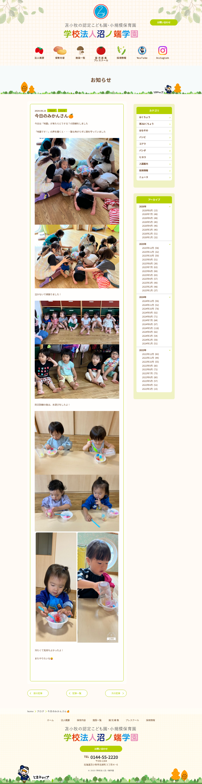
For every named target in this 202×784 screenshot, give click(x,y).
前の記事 (38, 693)
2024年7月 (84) (150, 320)
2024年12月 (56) (150, 301)
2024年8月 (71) (150, 316)
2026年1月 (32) (150, 237)
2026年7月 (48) (150, 214)
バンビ (63, 110)
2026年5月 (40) (150, 222)
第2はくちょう (146, 123)
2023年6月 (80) (150, 377)
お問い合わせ (163, 22)
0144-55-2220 (104, 757)
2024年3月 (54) (150, 335)
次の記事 (115, 693)
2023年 (142, 350)
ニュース (143, 177)
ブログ (52, 110)
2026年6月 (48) (150, 218)
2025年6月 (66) (150, 271)
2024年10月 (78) (150, 308)
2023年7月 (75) (150, 373)
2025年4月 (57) (150, 278)
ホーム (50, 720)
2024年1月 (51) (150, 343)
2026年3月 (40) (150, 229)
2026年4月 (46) (150, 225)
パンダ (142, 150)
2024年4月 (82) (150, 331)
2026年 (142, 206)
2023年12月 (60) (150, 354)
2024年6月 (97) (150, 324)
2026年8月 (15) (150, 210)
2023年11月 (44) (150, 357)
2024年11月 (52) (150, 305)
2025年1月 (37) (150, 290)
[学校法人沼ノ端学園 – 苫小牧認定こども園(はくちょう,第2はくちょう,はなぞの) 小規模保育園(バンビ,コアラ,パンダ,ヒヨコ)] (101, 22)
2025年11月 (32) (150, 252)
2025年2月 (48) (150, 286)
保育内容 (81, 720)
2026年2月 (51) (150, 233)
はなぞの (143, 130)
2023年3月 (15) (150, 389)
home (30, 711)
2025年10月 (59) (150, 255)
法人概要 (65, 720)
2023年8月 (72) (150, 369)
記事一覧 (76, 693)
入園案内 (143, 163)
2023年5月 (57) (150, 381)
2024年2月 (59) (150, 339)
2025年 (142, 244)
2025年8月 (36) (150, 263)
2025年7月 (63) (150, 267)
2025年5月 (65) (150, 275)
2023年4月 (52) (150, 385)
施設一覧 (97, 720)
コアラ (142, 143)
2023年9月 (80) (150, 365)
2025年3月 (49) (150, 282)
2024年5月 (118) (150, 328)
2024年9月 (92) (150, 312)
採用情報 (143, 170)
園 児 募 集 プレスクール (124, 720)
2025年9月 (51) (150, 259)
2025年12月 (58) (150, 248)
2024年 (142, 297)
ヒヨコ (142, 157)
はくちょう (144, 117)
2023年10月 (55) (150, 361)
